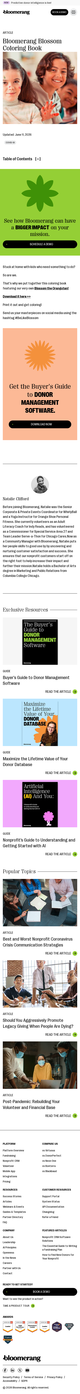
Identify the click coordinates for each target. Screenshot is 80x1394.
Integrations (10, 1176)
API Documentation (53, 1206)
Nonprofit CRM (11, 1160)
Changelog (48, 1212)
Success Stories (12, 1196)
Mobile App (9, 1171)
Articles (7, 1201)
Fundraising (9, 1155)
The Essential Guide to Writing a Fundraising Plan (59, 1247)
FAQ (5, 1222)
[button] (72, 12)
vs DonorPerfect (51, 1155)
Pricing (6, 1181)
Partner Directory (13, 1217)
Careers (7, 1263)
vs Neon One (49, 1160)
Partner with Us (12, 1268)
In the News (9, 1257)
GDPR (24, 1381)
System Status (51, 1201)
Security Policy (11, 1377)
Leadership (9, 1242)
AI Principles (9, 1247)
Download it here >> (17, 296)
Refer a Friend (50, 1217)
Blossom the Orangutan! (51, 288)
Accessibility (10, 1381)
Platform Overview (13, 1150)
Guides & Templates (14, 1212)
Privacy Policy (55, 1377)
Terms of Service (33, 1377)
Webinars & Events (13, 1206)
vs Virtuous (48, 1150)
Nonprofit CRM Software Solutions (56, 1239)
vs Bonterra (49, 1166)
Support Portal (50, 1196)
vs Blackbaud (49, 1171)
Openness (8, 1252)
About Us (8, 1237)
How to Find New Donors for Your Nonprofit (58, 1256)
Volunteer (8, 1166)
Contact (7, 1273)
